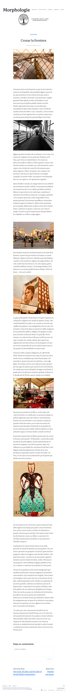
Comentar (49, 659)
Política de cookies (29, 689)
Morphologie (16, 9)
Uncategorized (33, 34)
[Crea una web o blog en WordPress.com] (63, 685)
